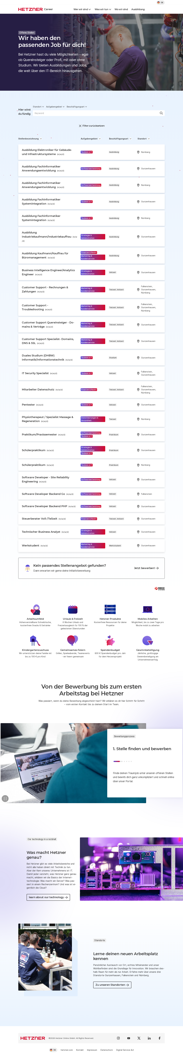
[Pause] (5, 798)
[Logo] (33, 1038)
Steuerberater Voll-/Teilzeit (44, 518)
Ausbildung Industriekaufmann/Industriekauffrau (49, 236)
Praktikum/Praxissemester (43, 434)
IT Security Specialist (39, 373)
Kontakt (80, 1050)
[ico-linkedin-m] (149, 1038)
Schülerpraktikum (38, 450)
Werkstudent (35, 545)
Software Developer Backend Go (48, 494)
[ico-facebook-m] (159, 1038)
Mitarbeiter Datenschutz (42, 389)
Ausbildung (138, 9)
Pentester (32, 404)
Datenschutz (107, 1050)
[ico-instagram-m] (118, 1038)
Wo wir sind (121, 9)
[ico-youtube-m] (129, 1038)
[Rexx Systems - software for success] (160, 588)
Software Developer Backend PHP (49, 506)
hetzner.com (67, 1050)
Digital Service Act (125, 1050)
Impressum (92, 1050)
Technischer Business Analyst (45, 531)
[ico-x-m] (139, 1038)
